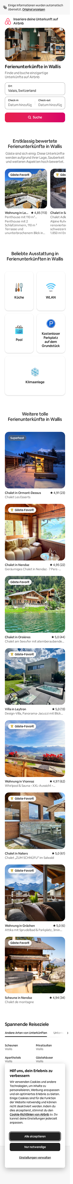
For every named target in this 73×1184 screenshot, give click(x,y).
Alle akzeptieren (35, 1136)
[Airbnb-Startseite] (8, 21)
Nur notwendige (35, 1147)
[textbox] (20, 104)
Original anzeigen (33, 9)
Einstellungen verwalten (35, 1157)
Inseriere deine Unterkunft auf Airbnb (35, 21)
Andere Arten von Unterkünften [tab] (26, 1033)
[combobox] (35, 90)
